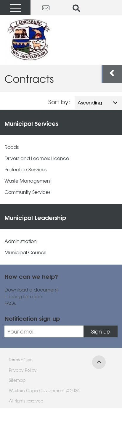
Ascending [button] (90, 102)
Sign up (100, 331)
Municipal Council (25, 252)
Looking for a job (23, 296)
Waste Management (28, 180)
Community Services (27, 192)
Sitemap (17, 380)
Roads (11, 147)
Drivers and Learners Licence (36, 158)
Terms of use (21, 360)
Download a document (31, 289)
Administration (20, 241)
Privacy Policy (23, 370)
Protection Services (25, 169)
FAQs (10, 303)
